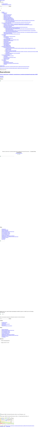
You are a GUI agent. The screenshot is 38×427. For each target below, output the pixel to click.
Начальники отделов (7, 16)
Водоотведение (6, 41)
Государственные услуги (6, 332)
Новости (5, 60)
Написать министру (19, 153)
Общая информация (5, 230)
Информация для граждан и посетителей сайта (11, 63)
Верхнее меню (2, 0)
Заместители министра (7, 15)
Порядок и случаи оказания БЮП (11, 50)
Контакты (5, 64)
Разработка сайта (2, 426)
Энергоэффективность (7, 45)
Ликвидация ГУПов (5, 229)
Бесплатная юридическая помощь (9, 47)
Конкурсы (3, 239)
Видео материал (6, 61)
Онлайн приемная (5, 3)
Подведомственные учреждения (9, 19)
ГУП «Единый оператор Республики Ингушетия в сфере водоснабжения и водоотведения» (20, 20)
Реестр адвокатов (8, 49)
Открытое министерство (6, 54)
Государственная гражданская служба (10, 57)
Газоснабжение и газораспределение (9, 36)
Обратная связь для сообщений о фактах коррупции (10, 236)
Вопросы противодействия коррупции (8, 231)
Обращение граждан (5, 237)
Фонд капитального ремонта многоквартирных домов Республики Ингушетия (18, 22)
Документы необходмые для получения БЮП (13, 53)
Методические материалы (8, 26)
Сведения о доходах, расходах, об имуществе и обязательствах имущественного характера (18, 24)
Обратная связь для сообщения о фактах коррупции (12, 33)
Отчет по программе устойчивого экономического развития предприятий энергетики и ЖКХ (19, 74)
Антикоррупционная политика (9, 55)
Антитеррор (6, 56)
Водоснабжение (6, 37)
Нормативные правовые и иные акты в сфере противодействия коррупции (15, 27)
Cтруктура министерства (8, 14)
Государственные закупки (6, 233)
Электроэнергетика (7, 44)
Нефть (5, 35)
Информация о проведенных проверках (8, 235)
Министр (5, 13)
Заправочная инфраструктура (8, 40)
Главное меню (2, 65)
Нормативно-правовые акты (6, 46)
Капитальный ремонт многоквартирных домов (11, 39)
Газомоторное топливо (7, 42)
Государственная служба (6, 232)
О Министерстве (4, 12)
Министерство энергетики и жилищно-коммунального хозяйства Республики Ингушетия (14, 68)
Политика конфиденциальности (9, 18)
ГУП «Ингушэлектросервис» (10, 21)
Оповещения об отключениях (6, 4)
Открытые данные (7, 58)
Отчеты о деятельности (5, 333)
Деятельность (4, 34)
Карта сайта (8, 426)
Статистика (4, 238)
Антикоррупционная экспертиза (9, 25)
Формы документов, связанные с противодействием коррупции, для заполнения (16, 23)
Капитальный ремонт (7, 43)
